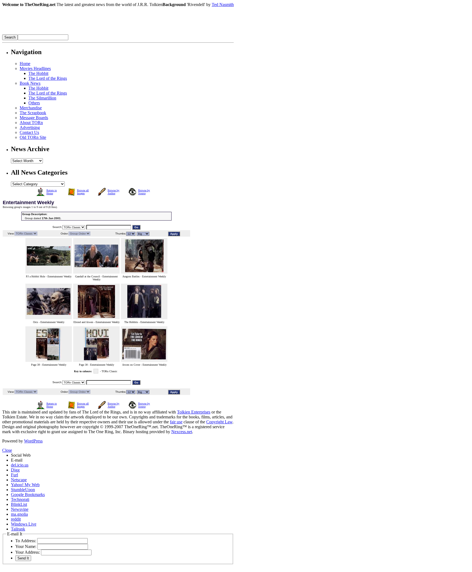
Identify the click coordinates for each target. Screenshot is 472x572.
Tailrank (18, 529)
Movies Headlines (35, 68)
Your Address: (27, 552)
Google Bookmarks (28, 494)
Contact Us (29, 132)
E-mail (16, 460)
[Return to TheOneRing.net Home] (84, 33)
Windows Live (23, 524)
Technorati (20, 499)
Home (25, 63)
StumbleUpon (23, 489)
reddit (16, 519)
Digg (15, 470)
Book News (30, 83)
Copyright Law (219, 422)
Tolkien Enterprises (193, 412)
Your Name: (25, 546)
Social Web (21, 455)
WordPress (33, 441)
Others (34, 103)
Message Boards (34, 117)
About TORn (31, 122)
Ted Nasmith (223, 4)
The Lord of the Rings (47, 78)
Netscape (19, 479)
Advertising (30, 127)
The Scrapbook (33, 112)
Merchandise (31, 107)
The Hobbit (38, 73)
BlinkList (19, 504)
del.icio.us (19, 465)
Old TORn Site (33, 137)
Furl (14, 475)
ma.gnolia (19, 514)
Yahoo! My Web (25, 484)
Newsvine (19, 509)
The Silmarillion (42, 98)
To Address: (25, 540)
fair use (176, 422)
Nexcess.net (181, 431)
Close (7, 450)
